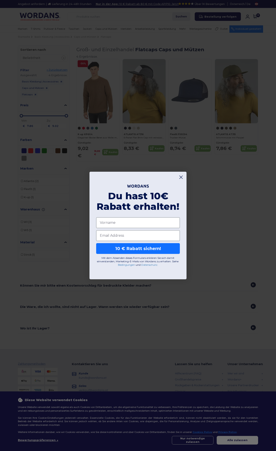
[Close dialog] (181, 177)
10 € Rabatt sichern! (138, 248)
